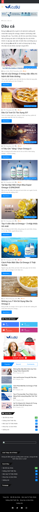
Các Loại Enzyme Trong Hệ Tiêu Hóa (24, 377)
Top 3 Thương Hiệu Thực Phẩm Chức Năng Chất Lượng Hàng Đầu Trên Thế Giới (25, 396)
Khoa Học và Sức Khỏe (10, 426)
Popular (7, 364)
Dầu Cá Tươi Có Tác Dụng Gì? (14, 112)
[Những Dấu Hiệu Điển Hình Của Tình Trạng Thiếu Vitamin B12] (6, 371)
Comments (30, 364)
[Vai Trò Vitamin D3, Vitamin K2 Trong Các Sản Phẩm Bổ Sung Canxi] (6, 405)
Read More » (6, 84)
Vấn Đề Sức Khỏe (8, 417)
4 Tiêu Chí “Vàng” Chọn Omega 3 (16, 149)
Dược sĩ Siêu (6, 71)
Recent (18, 364)
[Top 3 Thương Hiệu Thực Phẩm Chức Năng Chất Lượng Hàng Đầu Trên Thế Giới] (6, 396)
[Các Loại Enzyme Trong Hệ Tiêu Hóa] (6, 380)
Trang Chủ (6, 497)
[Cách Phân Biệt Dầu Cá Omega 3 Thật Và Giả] (6, 388)
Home (4, 20)
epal (4, 298)
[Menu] (2, 7)
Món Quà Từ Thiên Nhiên (10, 423)
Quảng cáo (6, 429)
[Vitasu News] (12, 7)
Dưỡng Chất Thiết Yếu (9, 420)
